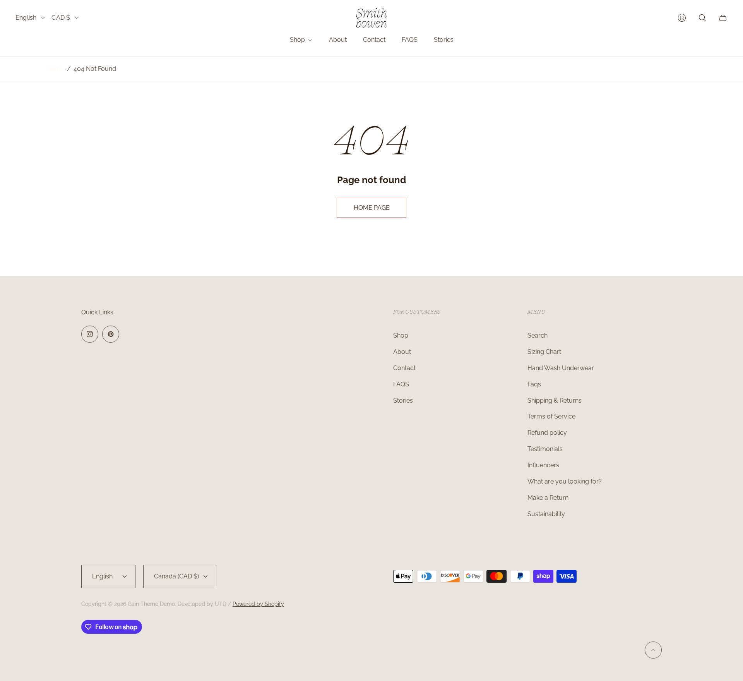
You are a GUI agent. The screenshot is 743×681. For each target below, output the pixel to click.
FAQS (401, 384)
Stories (403, 400)
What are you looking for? (564, 481)
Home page (372, 207)
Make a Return (547, 497)
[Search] (702, 17)
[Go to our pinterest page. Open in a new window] (110, 334)
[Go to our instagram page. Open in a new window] (89, 334)
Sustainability (546, 514)
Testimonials (545, 449)
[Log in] (681, 17)
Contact (404, 368)
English (25, 17)
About (402, 351)
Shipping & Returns (554, 400)
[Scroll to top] (653, 650)
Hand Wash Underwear (560, 368)
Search (537, 335)
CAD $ (60, 17)
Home (55, 68)
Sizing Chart (544, 351)
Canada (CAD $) (176, 576)
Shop (400, 335)
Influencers (543, 465)
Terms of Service (551, 416)
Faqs (534, 384)
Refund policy (547, 432)
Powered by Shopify (258, 604)
